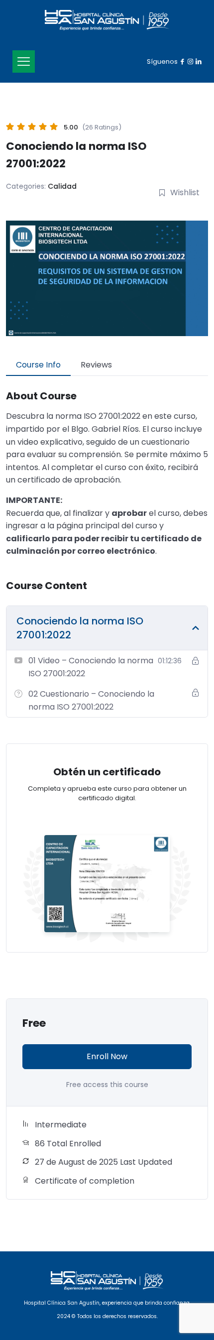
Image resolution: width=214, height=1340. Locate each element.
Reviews (96, 364)
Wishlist (185, 192)
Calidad (62, 186)
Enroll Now (107, 1056)
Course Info (38, 364)
